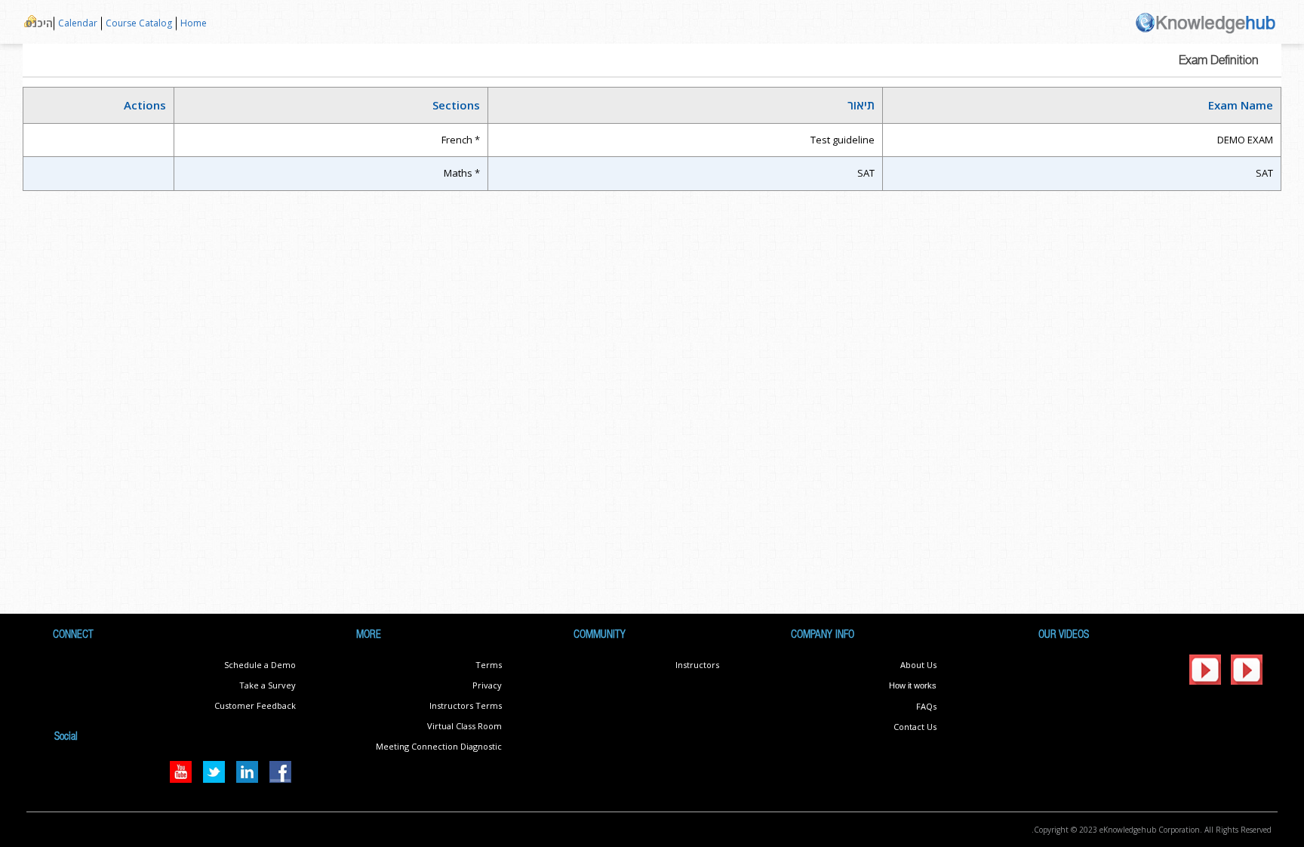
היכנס (39, 23)
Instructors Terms (465, 705)
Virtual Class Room (464, 726)
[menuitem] (193, 24)
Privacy (487, 685)
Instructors (697, 664)
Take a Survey (267, 685)
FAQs (926, 706)
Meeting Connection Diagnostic (439, 746)
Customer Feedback (255, 705)
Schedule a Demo (260, 664)
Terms (488, 664)
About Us (918, 664)
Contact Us (914, 726)
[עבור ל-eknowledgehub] (1205, 21)
